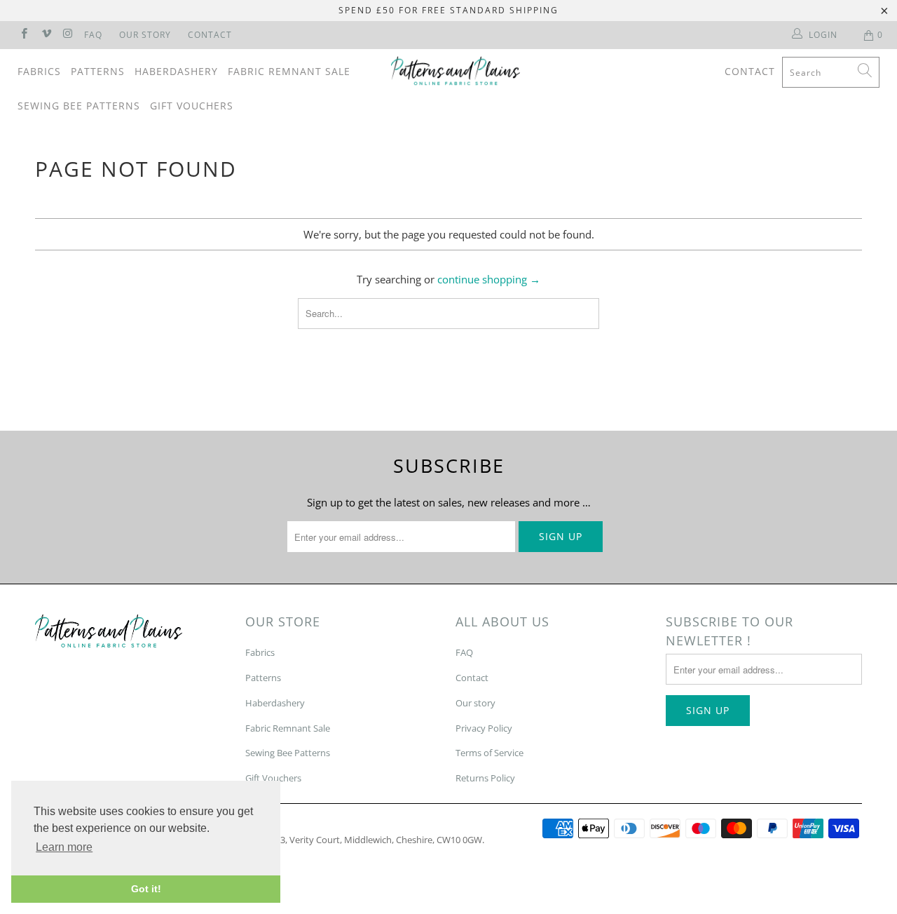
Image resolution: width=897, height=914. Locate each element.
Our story (475, 703)
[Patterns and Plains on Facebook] (23, 35)
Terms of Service (489, 752)
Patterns (98, 71)
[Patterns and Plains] (456, 71)
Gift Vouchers (191, 105)
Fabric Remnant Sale (289, 71)
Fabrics (39, 71)
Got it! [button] (146, 888)
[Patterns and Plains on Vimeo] (45, 35)
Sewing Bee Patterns (79, 105)
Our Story (145, 35)
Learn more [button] (64, 847)
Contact (210, 35)
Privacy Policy (484, 728)
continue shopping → (488, 279)
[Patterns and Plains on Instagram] (68, 35)
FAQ (93, 35)
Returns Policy (485, 778)
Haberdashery (176, 71)
